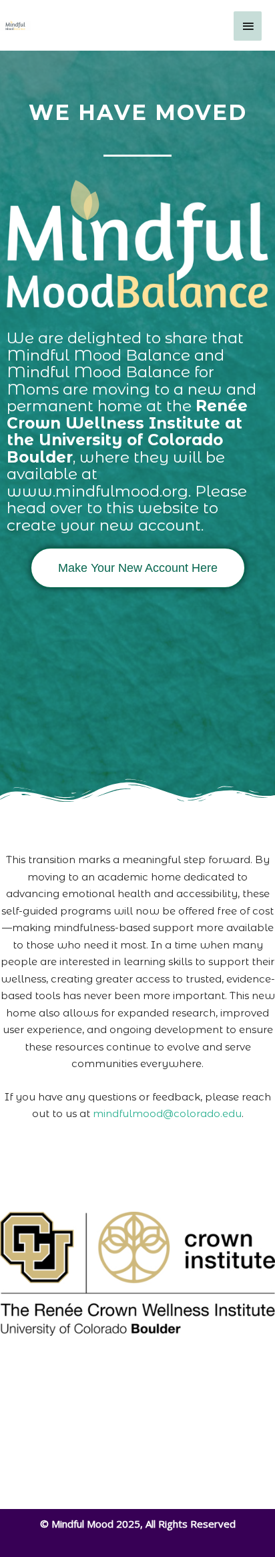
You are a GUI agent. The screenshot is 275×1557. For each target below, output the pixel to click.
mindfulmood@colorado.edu (167, 1113)
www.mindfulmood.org (97, 491)
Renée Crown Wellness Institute (127, 415)
